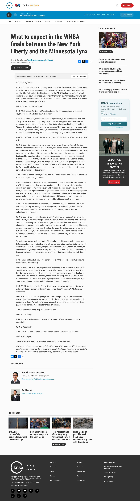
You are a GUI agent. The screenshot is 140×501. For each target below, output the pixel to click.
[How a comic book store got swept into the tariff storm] (40, 423)
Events (38, 21)
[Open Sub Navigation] (12, 21)
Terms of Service (109, 472)
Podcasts (29, 21)
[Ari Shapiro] (15, 395)
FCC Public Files (109, 481)
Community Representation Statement (113, 467)
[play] (9, 15)
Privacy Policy (119, 127)
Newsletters (81, 471)
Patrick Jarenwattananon (35, 60)
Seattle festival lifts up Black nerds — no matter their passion (113, 61)
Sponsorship (81, 480)
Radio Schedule (55, 480)
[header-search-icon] (117, 5)
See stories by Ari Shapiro (32, 393)
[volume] (15, 15)
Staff (52, 471)
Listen (48, 21)
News (8, 21)
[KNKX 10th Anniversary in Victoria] (114, 145)
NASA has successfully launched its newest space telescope (18, 436)
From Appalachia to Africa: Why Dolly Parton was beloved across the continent (61, 436)
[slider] (18, 15)
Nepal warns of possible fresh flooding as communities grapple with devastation (82, 437)
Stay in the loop (114, 124)
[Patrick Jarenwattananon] (15, 377)
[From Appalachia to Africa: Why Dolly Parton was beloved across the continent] (61, 423)
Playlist (79, 462)
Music (17, 21)
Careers (79, 476)
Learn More (114, 182)
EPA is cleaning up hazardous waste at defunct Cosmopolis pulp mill (113, 91)
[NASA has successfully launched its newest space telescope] (18, 423)
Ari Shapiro (49, 60)
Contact (52, 467)
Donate (128, 5)
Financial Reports (109, 462)
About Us (53, 462)
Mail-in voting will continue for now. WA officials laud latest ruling (112, 81)
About (82, 21)
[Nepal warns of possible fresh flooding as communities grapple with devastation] (83, 423)
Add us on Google (79, 76)
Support (58, 21)
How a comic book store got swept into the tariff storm (39, 434)
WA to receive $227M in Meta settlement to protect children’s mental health (110, 71)
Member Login (72, 21)
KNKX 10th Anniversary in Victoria (114, 163)
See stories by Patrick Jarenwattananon (38, 379)
